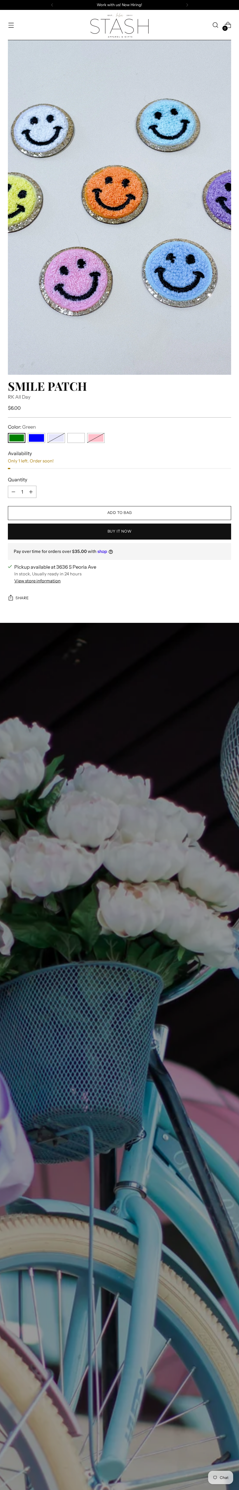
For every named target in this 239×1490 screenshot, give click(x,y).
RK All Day (19, 397)
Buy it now (119, 531)
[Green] (16, 438)
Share (22, 598)
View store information (37, 581)
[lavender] (56, 438)
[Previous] (52, 5)
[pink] (96, 438)
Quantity (17, 479)
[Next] (187, 5)
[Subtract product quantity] (13, 492)
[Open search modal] (216, 25)
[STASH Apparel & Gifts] (119, 25)
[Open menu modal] (11, 25)
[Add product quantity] (31, 492)
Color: (22, 427)
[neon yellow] (76, 438)
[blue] (36, 438)
